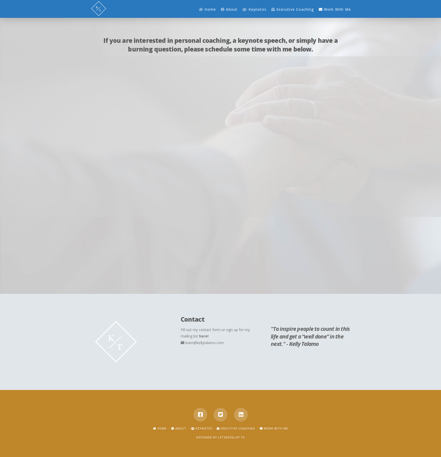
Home (161, 428)
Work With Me (275, 428)
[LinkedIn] (241, 415)
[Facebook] (200, 415)
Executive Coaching (237, 428)
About (180, 428)
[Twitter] (220, 415)
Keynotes (203, 428)
